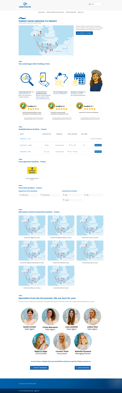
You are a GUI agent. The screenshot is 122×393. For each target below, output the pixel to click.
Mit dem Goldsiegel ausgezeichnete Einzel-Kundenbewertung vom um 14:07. (54, 118)
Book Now (98, 145)
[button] (95, 4)
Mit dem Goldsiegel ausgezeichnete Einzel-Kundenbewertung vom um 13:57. (26, 118)
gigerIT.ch (37, 390)
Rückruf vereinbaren (40, 368)
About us (81, 12)
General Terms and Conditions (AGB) (27, 383)
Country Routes (22, 23)
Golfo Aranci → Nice (25, 138)
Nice (66, 195)
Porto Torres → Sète (25, 151)
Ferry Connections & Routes (55, 12)
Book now (41, 12)
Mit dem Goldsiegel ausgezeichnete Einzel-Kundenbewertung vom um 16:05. (82, 118)
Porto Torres (46, 195)
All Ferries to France (84, 33)
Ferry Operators (71, 12)
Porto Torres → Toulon (26, 145)
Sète (87, 195)
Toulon (67, 200)
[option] (25, 111)
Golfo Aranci (24, 195)
